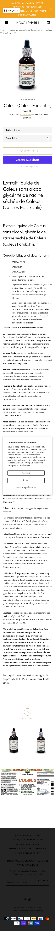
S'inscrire (40, 880)
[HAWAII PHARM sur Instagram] (29, 900)
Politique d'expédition (27, 844)
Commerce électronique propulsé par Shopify (27, 911)
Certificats (40, 849)
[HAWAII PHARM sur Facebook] (25, 900)
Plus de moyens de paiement (27, 167)
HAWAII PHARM (27, 22)
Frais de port (25, 114)
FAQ (38, 835)
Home (2, 30)
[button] (11, 10)
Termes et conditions (20, 849)
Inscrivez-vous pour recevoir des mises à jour (27, 863)
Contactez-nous (24, 835)
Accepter (26, 473)
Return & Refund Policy (27, 853)
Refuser (26, 480)
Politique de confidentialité (18, 465)
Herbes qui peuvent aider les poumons (26, 30)
